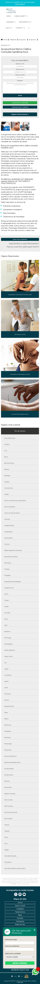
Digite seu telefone (20, 74)
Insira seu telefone (12, 946)
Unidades (10, 22)
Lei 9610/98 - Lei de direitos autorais (20, 884)
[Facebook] (20, 894)
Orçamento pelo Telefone (20, 107)
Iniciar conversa (20, 963)
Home (8, 16)
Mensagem (20, 80)
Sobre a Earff (20, 16)
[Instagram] (15, 894)
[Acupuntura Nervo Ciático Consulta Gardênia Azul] (5, 126)
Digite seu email (20, 69)
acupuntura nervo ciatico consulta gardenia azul (5, 45)
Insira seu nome (11, 939)
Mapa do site (20, 924)
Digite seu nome (20, 63)
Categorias (13, 39)
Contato (19, 28)
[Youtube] (24, 894)
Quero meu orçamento (20, 239)
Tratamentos (24, 22)
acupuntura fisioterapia (22, 39)
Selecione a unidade (13, 953)
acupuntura (32, 39)
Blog (8, 28)
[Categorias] (28, 28)
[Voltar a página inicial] (20, 10)
